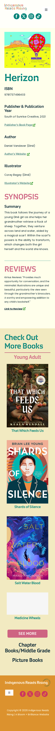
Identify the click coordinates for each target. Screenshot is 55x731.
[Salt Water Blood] (27, 518)
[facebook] (17, 16)
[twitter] (24, 16)
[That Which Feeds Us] (27, 366)
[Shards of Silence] (27, 442)
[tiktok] (39, 16)
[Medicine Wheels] (27, 603)
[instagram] (31, 16)
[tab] (27, 357)
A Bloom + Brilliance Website (32, 714)
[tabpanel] (27, 501)
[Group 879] (28, 680)
